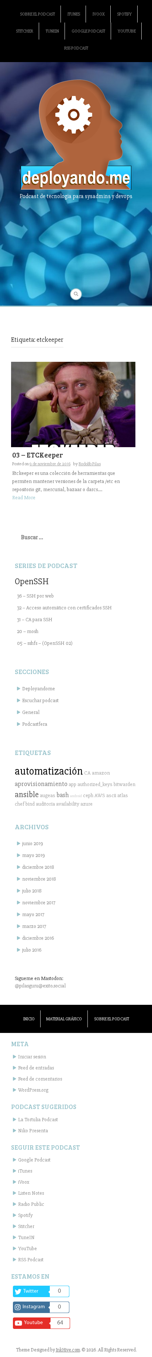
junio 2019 (32, 843)
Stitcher (24, 31)
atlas (122, 795)
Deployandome (38, 689)
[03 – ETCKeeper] (73, 404)
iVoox (99, 14)
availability (67, 804)
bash (62, 795)
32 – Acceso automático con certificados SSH (64, 608)
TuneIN (52, 31)
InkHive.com (68, 1350)
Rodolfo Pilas (90, 464)
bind (30, 804)
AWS (99, 795)
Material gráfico (64, 1019)
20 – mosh (27, 631)
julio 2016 (31, 950)
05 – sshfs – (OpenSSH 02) (45, 643)
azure (86, 804)
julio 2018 (32, 891)
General (30, 712)
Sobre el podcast (37, 14)
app (72, 784)
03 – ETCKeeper (37, 454)
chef (19, 804)
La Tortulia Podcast (38, 1119)
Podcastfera (34, 724)
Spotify (124, 14)
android (76, 795)
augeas (47, 795)
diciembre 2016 (38, 938)
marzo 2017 (34, 926)
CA (87, 773)
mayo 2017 (33, 914)
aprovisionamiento (41, 784)
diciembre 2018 (38, 867)
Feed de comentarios (40, 1079)
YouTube (127, 31)
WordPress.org (33, 1090)
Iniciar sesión (32, 1057)
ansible (27, 794)
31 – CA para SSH (34, 619)
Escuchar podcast (40, 700)
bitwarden (124, 784)
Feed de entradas (36, 1068)
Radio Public (31, 1204)
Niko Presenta (33, 1131)
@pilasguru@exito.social (40, 986)
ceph (88, 795)
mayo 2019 (33, 855)
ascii (111, 795)
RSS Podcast (76, 48)
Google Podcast (88, 31)
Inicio (29, 1019)
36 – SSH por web (35, 596)
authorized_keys (95, 784)
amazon (101, 773)
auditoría (45, 804)
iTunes (74, 14)
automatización (49, 771)
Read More (23, 497)
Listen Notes (31, 1193)
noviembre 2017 (38, 902)
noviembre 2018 (39, 879)
